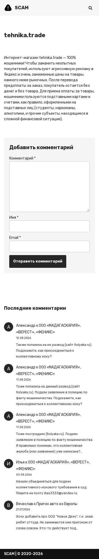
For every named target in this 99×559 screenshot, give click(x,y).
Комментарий (22, 158)
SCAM (9, 554)
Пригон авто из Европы (56, 504)
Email (15, 237)
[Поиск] (90, 8)
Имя (13, 217)
